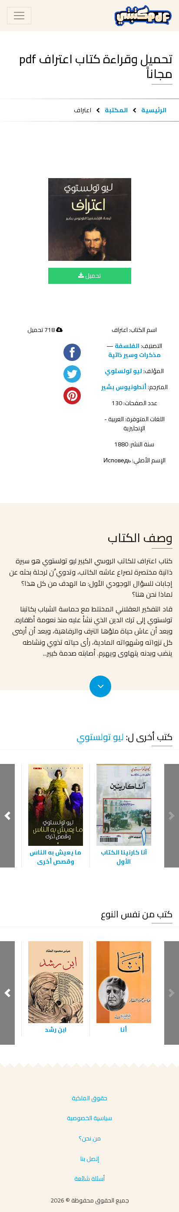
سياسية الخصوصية (89, 1118)
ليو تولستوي (123, 371)
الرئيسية (153, 110)
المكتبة (116, 110)
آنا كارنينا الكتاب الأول (124, 857)
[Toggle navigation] (19, 15)
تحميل (92, 275)
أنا (123, 1029)
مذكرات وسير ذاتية (134, 355)
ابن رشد (55, 1029)
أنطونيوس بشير (123, 387)
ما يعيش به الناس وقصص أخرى (55, 857)
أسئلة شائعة (89, 1178)
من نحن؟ (90, 1138)
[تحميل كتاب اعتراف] (89, 219)
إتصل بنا (89, 1158)
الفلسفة (127, 345)
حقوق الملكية (89, 1098)
